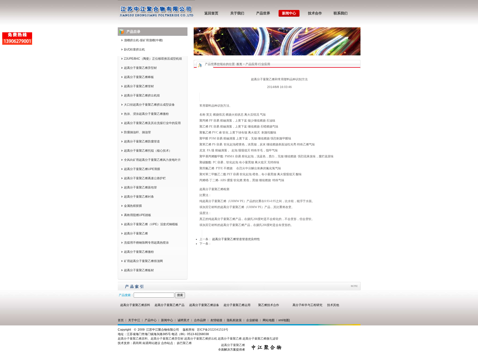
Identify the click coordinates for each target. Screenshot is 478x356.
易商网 (137, 343)
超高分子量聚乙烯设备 (204, 305)
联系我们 (341, 13)
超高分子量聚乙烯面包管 (140, 187)
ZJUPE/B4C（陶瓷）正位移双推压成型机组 (153, 58)
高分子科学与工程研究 (307, 305)
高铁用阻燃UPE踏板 (137, 215)
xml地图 (283, 320)
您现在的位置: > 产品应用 (237, 64)
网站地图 (269, 320)
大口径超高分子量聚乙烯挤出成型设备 (149, 104)
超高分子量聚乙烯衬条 (139, 196)
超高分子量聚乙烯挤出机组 (142, 95)
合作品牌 (200, 320)
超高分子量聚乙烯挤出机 (201, 338)
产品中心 (151, 320)
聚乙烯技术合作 (268, 305)
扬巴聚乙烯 (184, 343)
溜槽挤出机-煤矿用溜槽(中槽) (143, 40)
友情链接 (216, 320)
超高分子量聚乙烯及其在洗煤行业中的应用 (152, 123)
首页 (239, 64)
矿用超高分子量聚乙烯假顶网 (143, 261)
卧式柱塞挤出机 (134, 49)
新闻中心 (289, 13)
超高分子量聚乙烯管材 (139, 86)
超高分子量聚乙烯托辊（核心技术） (148, 150)
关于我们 (237, 13)
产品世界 (263, 13)
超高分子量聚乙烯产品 (169, 305)
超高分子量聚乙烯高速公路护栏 (145, 178)
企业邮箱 (252, 320)
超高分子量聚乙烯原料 (135, 305)
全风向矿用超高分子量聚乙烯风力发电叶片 (152, 160)
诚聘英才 (183, 320)
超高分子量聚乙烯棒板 (139, 77)
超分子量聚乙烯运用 (237, 305)
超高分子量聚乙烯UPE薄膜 (142, 169)
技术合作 (315, 13)
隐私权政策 (234, 320)
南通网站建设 (151, 343)
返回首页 (211, 13)
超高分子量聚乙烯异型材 (140, 68)
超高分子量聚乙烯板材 (139, 270)
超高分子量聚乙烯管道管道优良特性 (236, 239)
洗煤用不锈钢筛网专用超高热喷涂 (146, 242)
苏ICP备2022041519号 (212, 329)
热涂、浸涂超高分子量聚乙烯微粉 (146, 114)
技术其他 (333, 305)
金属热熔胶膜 (133, 206)
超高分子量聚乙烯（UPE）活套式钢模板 (151, 224)
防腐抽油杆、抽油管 (137, 132)
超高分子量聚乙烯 (136, 233)
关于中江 (134, 320)
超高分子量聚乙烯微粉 (139, 252)
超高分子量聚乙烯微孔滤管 (260, 338)
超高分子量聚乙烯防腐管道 (142, 141)
